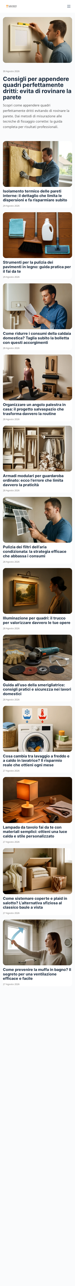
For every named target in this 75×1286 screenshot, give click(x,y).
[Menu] (68, 6)
